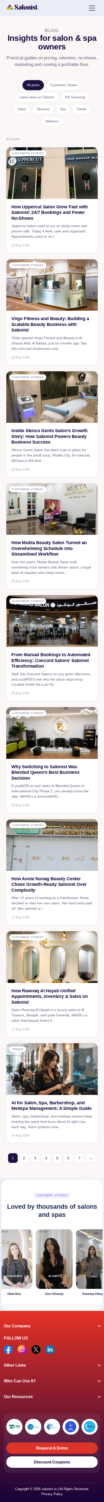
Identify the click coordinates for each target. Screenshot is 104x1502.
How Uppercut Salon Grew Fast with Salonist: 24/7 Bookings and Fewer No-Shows (49, 212)
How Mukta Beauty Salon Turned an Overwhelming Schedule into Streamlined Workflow (49, 548)
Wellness (52, 121)
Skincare (43, 109)
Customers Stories (63, 85)
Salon (22, 109)
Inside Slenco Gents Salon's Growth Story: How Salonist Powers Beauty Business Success (49, 436)
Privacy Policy (52, 1494)
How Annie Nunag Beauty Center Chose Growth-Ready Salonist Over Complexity (49, 884)
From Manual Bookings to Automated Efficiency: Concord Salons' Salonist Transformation (50, 660)
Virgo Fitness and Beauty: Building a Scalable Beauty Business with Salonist (50, 324)
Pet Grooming (75, 97)
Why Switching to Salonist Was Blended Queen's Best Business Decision (45, 772)
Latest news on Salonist (36, 97)
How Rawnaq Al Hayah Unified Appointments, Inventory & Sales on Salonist (49, 996)
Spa (63, 109)
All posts (33, 85)
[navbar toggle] (92, 8)
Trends (81, 109)
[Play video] (45, 1263)
